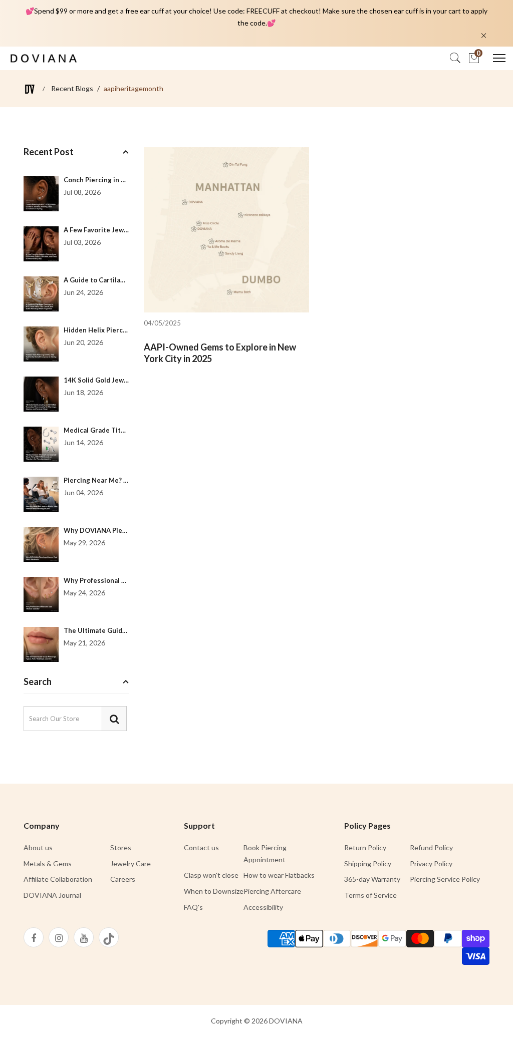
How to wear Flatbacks (279, 875)
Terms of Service (370, 895)
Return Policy (365, 847)
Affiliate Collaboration (58, 879)
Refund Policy (431, 847)
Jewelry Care (130, 863)
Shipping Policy (367, 863)
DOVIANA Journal (52, 895)
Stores (120, 847)
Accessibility (263, 907)
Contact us (201, 847)
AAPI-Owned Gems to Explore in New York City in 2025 (220, 352)
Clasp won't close (211, 875)
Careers (122, 879)
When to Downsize (213, 891)
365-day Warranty (372, 879)
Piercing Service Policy (445, 879)
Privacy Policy (431, 863)
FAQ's (193, 907)
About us (38, 847)
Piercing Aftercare (272, 891)
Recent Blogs (72, 88)
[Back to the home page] (30, 89)
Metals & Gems (48, 863)
